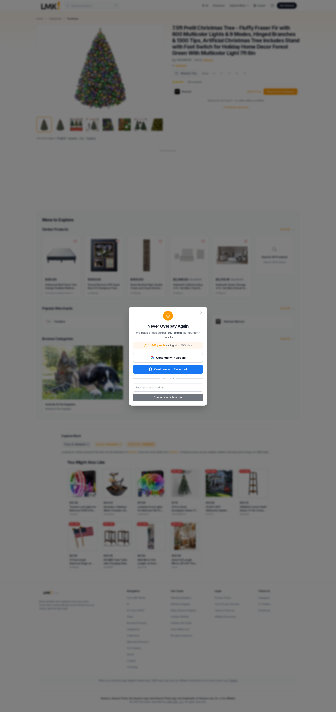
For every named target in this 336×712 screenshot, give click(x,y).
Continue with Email (166, 397)
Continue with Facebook (171, 369)
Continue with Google (171, 357)
